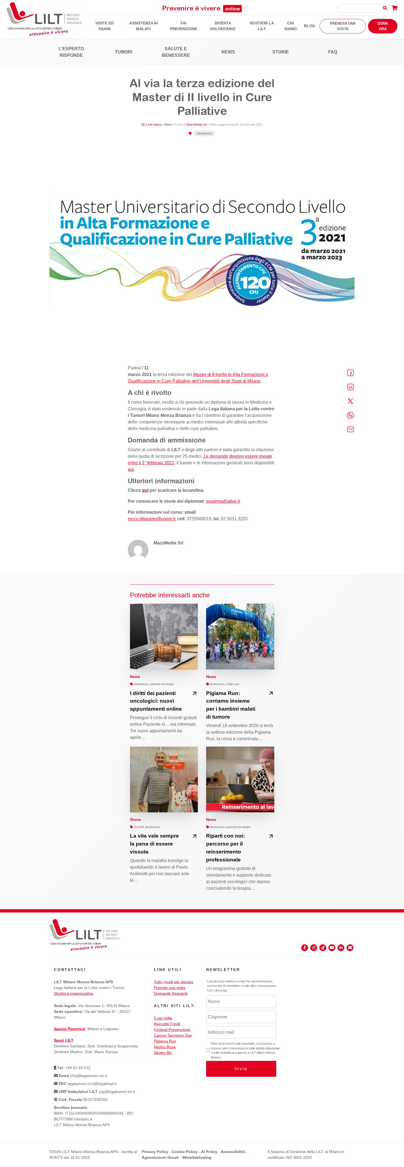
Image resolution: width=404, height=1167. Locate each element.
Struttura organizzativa (73, 993)
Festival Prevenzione (172, 1029)
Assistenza (204, 133)
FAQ (332, 52)
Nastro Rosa (165, 1047)
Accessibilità (233, 1151)
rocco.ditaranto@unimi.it (151, 518)
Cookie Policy (185, 1151)
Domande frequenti (170, 993)
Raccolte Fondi (167, 1024)
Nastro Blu (163, 1052)
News (228, 52)
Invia (241, 1068)
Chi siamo (290, 26)
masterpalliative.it (223, 501)
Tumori (123, 52)
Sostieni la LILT (262, 26)
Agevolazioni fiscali (160, 1157)
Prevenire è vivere (201, 8)
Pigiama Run (165, 1041)
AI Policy (209, 1151)
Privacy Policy (155, 1151)
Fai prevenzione (183, 26)
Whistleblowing (196, 1157)
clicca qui (220, 990)
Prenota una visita (343, 26)
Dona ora (383, 26)
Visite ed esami (104, 26)
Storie (280, 52)
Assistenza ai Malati (143, 26)
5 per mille (163, 1018)
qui (131, 469)
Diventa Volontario (223, 26)
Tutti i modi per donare (173, 982)
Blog (309, 26)
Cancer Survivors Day (173, 1035)
